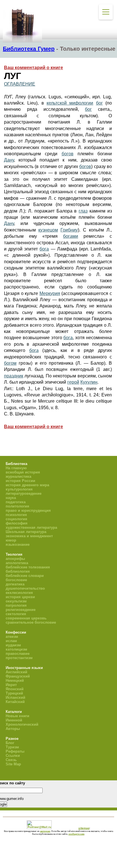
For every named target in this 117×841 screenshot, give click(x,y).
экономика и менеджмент (29, 536)
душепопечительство (25, 588)
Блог (10, 743)
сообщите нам (76, 833)
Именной (14, 720)
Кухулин (88, 382)
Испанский (15, 697)
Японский (15, 689)
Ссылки (13, 755)
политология (17, 506)
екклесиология (19, 593)
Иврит (11, 685)
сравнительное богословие (31, 622)
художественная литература (31, 527)
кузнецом (48, 230)
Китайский (15, 702)
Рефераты (15, 751)
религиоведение (20, 610)
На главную (16, 468)
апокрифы (15, 559)
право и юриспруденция (28, 510)
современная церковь (26, 618)
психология (16, 515)
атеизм (12, 636)
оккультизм (16, 601)
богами (70, 236)
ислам (11, 641)
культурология (19, 489)
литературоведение (23, 493)
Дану (9, 160)
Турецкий (14, 693)
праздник (13, 375)
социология (16, 519)
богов (68, 153)
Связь (11, 760)
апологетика (17, 563)
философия (17, 523)
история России (20, 481)
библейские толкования (28, 567)
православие (18, 653)
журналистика (18, 476)
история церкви (20, 597)
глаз (83, 211)
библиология (18, 571)
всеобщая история (23, 472)
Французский (18, 676)
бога (44, 249)
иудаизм (13, 645)
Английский (16, 672)
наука (11, 498)
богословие (16, 580)
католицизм (16, 649)
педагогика (16, 502)
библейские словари (25, 576)
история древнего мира (27, 485)
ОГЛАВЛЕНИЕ (19, 84)
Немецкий (15, 680)
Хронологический (22, 724)
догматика (15, 584)
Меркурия (49, 293)
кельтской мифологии (70, 103)
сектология (16, 614)
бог (99, 103)
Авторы (13, 729)
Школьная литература (26, 532)
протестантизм (19, 658)
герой (73, 382)
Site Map (13, 764)
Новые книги (17, 716)
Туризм (12, 747)
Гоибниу (69, 230)
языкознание (18, 544)
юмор (11, 540)
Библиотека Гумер (29, 49)
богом (10, 363)
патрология (16, 605)
